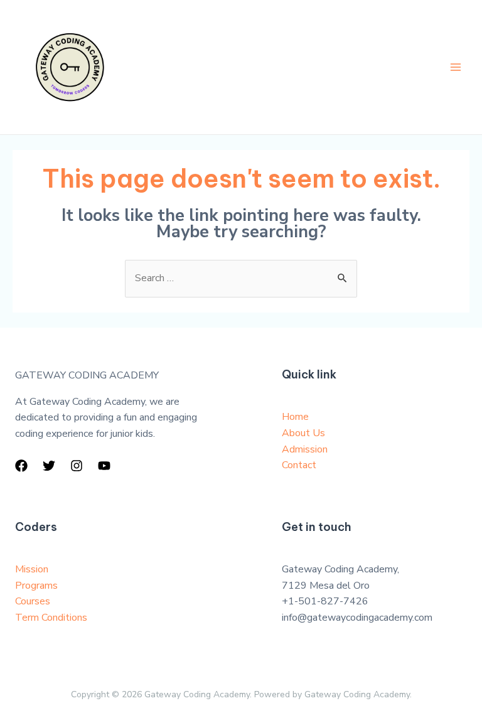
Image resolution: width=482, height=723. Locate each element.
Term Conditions (51, 617)
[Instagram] (76, 465)
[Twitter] (49, 465)
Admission (305, 449)
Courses (32, 601)
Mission (31, 569)
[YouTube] (104, 465)
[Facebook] (21, 465)
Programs (36, 585)
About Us (303, 433)
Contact (299, 465)
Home (295, 417)
